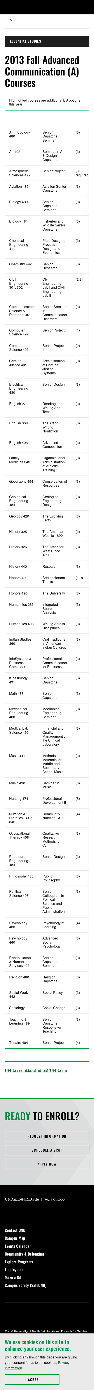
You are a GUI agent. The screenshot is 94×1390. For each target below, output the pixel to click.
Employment (15, 1269)
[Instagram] (8, 1212)
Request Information (47, 1136)
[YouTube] (39, 1212)
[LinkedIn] (29, 1212)
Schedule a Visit (47, 1150)
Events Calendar (18, 1246)
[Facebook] (18, 1212)
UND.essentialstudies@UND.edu (36, 1071)
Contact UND (15, 1230)
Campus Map (15, 1238)
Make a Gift (14, 1277)
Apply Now (47, 1164)
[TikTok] (50, 1212)
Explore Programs (19, 1261)
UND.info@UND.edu (22, 1199)
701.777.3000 (54, 1199)
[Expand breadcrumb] (11, 20)
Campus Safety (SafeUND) (26, 1285)
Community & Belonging (24, 1254)
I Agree (42, 1379)
